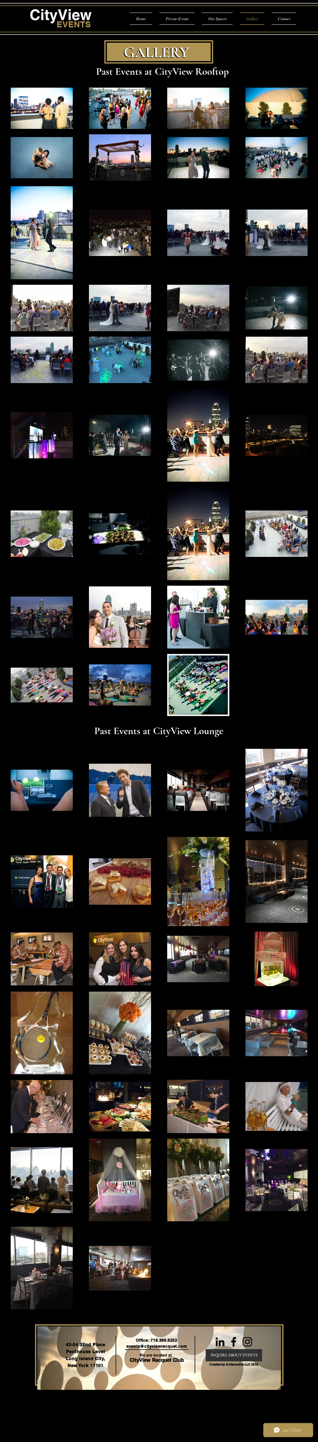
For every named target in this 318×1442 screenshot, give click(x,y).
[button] (234, 1365)
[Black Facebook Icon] (233, 1341)
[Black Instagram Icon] (247, 1341)
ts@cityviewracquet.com (161, 1346)
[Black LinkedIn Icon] (220, 1341)
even (131, 1346)
